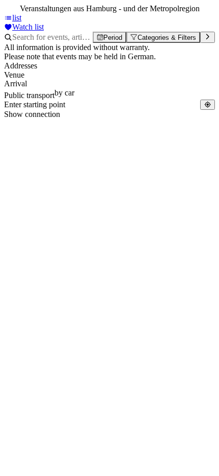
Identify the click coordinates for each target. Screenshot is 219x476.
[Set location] (207, 104)
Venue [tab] (14, 74)
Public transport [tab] (29, 95)
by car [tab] (64, 92)
